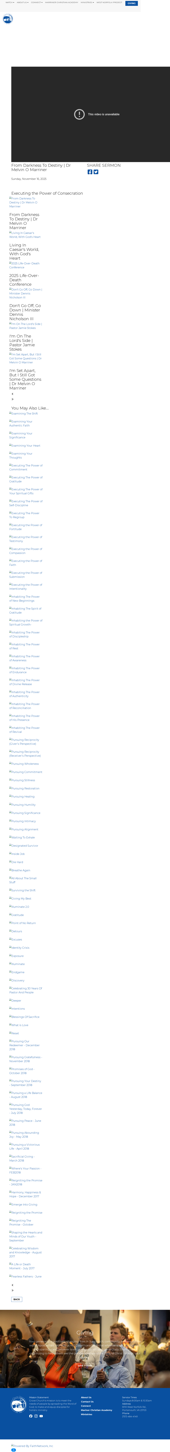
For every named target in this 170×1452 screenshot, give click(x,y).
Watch (9, 2)
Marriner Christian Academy (61, 2)
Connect (36, 2)
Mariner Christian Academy (96, 1410)
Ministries (86, 2)
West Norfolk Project (109, 2)
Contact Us (87, 1401)
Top (13, 1450)
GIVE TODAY (85, 1365)
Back (17, 1299)
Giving (132, 3)
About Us (22, 2)
